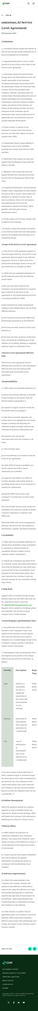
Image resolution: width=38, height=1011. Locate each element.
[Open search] (28, 3)
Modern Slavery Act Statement (14, 973)
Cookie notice (7, 984)
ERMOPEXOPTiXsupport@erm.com (18, 605)
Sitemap (5, 988)
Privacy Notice (7, 980)
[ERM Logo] (5, 3)
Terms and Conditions (10, 977)
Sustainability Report (10, 969)
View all (8, 15)
